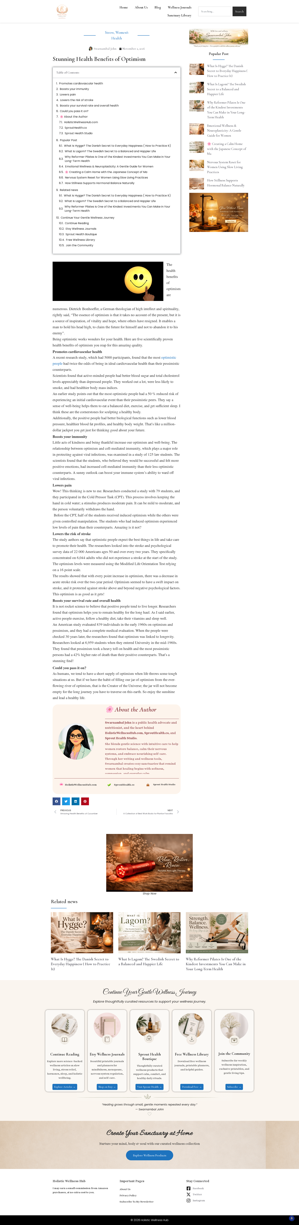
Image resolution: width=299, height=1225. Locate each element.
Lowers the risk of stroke (76, 100)
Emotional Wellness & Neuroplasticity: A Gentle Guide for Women (109, 166)
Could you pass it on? (74, 111)
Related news (69, 190)
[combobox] (214, 11)
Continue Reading (77, 223)
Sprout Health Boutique (81, 234)
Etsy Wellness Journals (81, 229)
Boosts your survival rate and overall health (89, 106)
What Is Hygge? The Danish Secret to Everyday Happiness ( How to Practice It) (117, 146)
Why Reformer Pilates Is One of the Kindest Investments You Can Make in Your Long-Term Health (117, 159)
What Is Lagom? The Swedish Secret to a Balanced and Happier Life (110, 151)
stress (109, 32)
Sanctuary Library (179, 15)
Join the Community (79, 245)
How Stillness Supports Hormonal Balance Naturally (99, 183)
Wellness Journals (179, 7)
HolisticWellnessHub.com (81, 122)
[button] (175, 72)
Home (124, 7)
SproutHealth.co (76, 128)
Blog (158, 7)
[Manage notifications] (292, 1218)
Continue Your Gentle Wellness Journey (87, 218)
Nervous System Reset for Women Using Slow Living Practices (106, 178)
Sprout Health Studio (79, 133)
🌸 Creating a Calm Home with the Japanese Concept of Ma (106, 172)
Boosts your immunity (74, 89)
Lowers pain (68, 95)
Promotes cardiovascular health (81, 83)
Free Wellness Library (80, 240)
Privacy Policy (128, 1195)
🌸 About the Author (74, 117)
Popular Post (68, 140)
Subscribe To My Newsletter (137, 1201)
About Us (141, 7)
